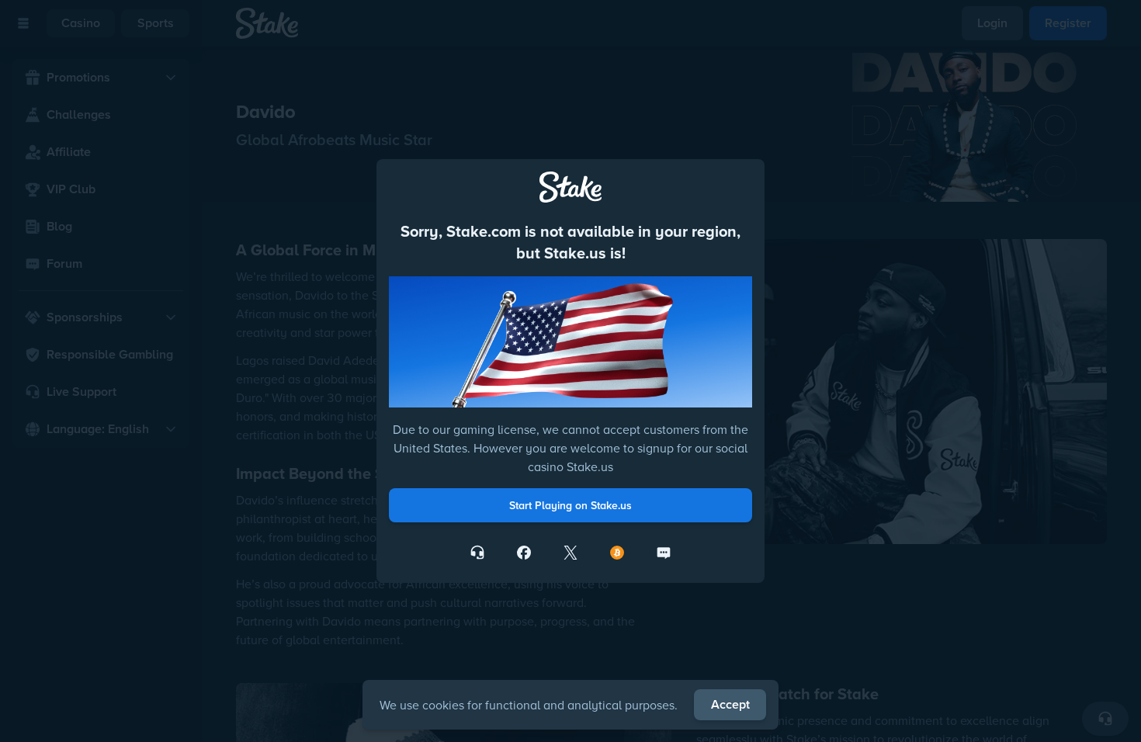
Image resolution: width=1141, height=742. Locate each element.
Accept (730, 704)
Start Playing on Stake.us (570, 505)
